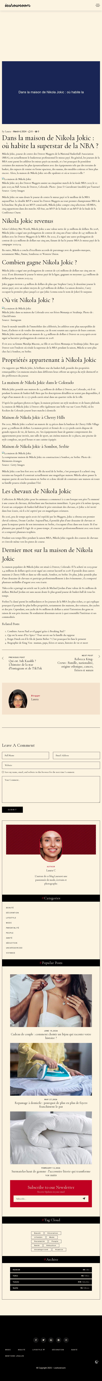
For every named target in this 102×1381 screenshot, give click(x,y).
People (10, 933)
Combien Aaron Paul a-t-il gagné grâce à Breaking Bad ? (36, 631)
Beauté (10, 908)
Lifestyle (11, 918)
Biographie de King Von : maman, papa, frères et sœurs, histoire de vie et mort (47, 642)
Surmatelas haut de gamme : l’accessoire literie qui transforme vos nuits (51, 1173)
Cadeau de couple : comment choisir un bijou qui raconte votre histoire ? (51, 1036)
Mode (9, 923)
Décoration (12, 913)
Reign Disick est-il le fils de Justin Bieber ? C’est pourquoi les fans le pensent (46, 639)
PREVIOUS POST (17, 657)
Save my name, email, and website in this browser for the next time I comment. (40, 772)
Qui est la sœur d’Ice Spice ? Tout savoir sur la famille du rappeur (41, 635)
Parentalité (12, 928)
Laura (8, 131)
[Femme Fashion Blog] (17, 5)
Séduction (11, 943)
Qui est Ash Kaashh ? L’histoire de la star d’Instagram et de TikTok (25, 664)
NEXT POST (87, 656)
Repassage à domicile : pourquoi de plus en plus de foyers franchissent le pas (51, 1105)
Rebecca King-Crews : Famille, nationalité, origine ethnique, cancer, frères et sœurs (75, 664)
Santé (9, 938)
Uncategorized (14, 948)
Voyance (10, 953)
